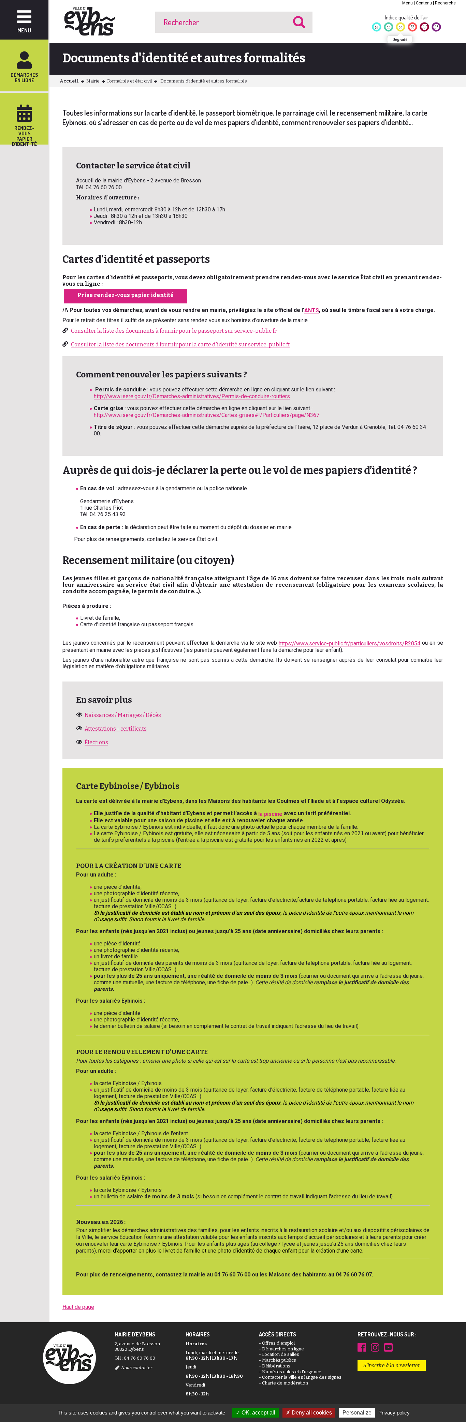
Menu (407, 3)
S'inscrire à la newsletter (391, 1365)
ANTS (311, 310)
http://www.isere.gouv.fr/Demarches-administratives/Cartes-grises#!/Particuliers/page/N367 (206, 415)
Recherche (445, 3)
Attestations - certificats (116, 728)
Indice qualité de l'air (406, 17)
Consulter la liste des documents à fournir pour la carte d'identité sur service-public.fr (180, 344)
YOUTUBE (388, 1347)
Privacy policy (394, 1413)
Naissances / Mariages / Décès (123, 715)
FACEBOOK (362, 1347)
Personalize (357, 1413)
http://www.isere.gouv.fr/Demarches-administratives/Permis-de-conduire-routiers (192, 396)
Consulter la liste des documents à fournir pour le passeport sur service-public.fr (174, 331)
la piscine (270, 814)
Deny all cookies (311, 1413)
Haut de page (78, 1307)
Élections (96, 742)
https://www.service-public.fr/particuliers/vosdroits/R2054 (349, 643)
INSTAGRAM (375, 1347)
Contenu (424, 3)
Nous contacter (136, 1367)
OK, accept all (257, 1413)
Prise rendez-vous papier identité (125, 295)
